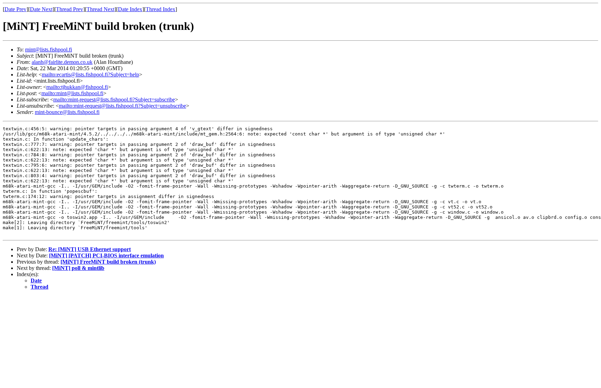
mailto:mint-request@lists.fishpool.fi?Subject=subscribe (114, 99)
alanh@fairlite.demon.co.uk (62, 62)
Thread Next (100, 9)
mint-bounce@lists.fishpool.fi (67, 112)
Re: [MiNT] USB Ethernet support (89, 249)
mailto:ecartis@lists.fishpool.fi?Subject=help (90, 74)
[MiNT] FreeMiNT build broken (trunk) (108, 262)
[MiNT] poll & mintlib (78, 268)
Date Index (130, 9)
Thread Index (160, 9)
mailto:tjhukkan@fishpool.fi (77, 87)
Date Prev (15, 9)
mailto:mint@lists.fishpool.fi (72, 93)
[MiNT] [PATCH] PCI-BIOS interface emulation (106, 255)
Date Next (41, 9)
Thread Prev (69, 9)
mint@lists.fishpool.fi (48, 49)
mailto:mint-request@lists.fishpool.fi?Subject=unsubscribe (122, 106)
